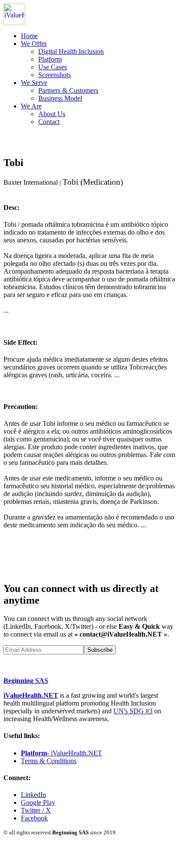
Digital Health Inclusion (71, 51)
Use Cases (52, 67)
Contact (49, 121)
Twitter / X (36, 810)
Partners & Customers (68, 90)
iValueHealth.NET (30, 695)
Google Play (38, 802)
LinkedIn (33, 794)
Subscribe (100, 650)
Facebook (34, 818)
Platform (50, 59)
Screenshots (54, 74)
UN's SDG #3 (132, 711)
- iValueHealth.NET (61, 753)
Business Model (60, 98)
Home (29, 35)
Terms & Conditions (48, 761)
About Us (51, 114)
